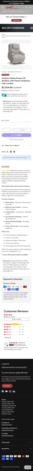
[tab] (5, 166)
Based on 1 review (9, 317)
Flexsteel (4, 72)
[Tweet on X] (7, 151)
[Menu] (3, 7)
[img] (13, 343)
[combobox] (16, 11)
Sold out (22, 130)
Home (3, 34)
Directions (7, 386)
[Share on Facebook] (11, 151)
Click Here (16, 20)
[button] (30, 7)
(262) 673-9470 (7, 425)
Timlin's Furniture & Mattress (12, 467)
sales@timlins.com (7, 435)
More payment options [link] (16, 139)
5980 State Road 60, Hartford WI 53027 (14, 367)
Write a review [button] (16, 319)
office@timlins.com (8, 430)
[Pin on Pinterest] (14, 151)
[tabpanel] (16, 213)
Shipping (4, 90)
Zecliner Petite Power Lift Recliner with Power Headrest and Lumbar (16, 36)
